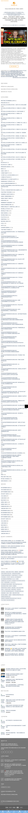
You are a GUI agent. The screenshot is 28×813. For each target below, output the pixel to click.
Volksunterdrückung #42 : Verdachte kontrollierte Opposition (13, 401)
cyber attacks (5, 177)
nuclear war (20, 587)
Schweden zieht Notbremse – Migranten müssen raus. (14, 628)
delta (12, 577)
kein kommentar (6, 204)
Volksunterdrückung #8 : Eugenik (14, 13)
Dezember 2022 (5, 510)
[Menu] (2, 4)
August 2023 (4, 493)
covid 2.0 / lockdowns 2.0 (9, 175)
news (14, 586)
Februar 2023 (5, 506)
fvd (2, 582)
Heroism (3, 200)
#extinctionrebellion (8, 100)
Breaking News (8, 12)
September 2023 (5, 491)
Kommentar (8, 616)
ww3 (16, 76)
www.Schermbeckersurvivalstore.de (11, 598)
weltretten (16, 593)
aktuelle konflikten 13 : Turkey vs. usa (13, 122)
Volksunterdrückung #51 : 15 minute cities (12, 444)
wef (11, 593)
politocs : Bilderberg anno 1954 (15, 631)
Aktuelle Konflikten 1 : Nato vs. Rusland (13, 104)
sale (9, 787)
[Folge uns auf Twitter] (7, 752)
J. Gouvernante (22, 25)
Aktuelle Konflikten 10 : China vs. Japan (13, 108)
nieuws (10, 76)
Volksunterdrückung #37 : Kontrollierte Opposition (9, 374)
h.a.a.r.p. (13, 582)
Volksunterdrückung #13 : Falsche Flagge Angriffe (12, 305)
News (12, 809)
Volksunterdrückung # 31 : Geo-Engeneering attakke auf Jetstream (12, 282)
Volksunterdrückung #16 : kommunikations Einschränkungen (12, 319)
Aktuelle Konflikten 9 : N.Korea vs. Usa (13, 159)
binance (3, 546)
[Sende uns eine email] (9, 752)
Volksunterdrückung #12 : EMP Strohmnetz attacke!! (10, 301)
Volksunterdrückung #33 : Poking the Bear (13, 355)
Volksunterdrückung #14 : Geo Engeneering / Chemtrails (10, 310)
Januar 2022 (4, 533)
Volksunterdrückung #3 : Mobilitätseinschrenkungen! (10, 351)
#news (16, 571)
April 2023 (4, 502)
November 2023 (5, 487)
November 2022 (5, 512)
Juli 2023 (3, 495)
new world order (6, 587)
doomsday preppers (6, 578)
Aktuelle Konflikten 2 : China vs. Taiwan (13, 132)
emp (17, 578)
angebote (3, 787)
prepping (13, 589)
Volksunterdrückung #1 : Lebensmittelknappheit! (9, 291)
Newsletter (20, 12)
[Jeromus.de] (14, 4)
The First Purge (5, 229)
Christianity (5, 173)
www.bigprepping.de (18, 594)
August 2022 (4, 518)
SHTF (2, 225)
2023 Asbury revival (6, 573)
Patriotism (4, 215)
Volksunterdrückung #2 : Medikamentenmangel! (9, 337)
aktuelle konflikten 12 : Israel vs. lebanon (11, 118)
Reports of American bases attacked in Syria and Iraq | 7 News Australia (15, 614)
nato (10, 586)
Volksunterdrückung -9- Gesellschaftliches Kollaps (10, 237)
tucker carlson (19, 591)
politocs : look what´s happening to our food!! (15, 609)
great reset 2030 (6, 198)
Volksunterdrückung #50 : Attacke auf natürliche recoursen (13, 440)
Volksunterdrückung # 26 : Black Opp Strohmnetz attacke (12, 259)
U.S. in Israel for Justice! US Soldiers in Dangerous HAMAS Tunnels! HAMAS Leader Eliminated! (13, 542)
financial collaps (6, 580)
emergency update (7, 181)
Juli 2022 (3, 521)
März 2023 (4, 504)
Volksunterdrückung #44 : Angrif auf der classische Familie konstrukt (14, 409)
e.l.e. (14, 578)
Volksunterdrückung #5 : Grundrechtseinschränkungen (10, 435)
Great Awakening (6, 196)
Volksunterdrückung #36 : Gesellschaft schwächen (13, 369)
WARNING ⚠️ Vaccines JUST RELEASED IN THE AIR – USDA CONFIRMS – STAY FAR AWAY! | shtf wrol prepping (15, 650)
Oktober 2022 (5, 514)
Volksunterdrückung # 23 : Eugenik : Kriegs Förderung (12, 246)
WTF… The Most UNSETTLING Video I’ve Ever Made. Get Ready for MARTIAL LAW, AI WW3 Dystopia (14, 19)
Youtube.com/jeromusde (7, 600)
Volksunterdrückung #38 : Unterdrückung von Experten (10, 378)
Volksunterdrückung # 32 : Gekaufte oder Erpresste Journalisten (12, 287)
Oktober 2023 (5, 489)
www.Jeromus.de (5, 596)
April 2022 (4, 527)
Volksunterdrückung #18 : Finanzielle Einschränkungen (13, 328)
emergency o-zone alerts (9, 179)
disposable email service (8, 550)
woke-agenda (5, 478)
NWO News (4, 213)
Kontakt (17, 809)
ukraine (3, 593)
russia (19, 589)
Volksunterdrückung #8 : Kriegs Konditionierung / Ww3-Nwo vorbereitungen (14, 15)
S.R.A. (2, 223)
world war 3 (4, 594)
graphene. (7, 582)
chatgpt (16, 75)
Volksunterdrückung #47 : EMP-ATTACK (13, 422)
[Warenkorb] (26, 4)
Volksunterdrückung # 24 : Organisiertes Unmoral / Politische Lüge (14, 250)
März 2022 (4, 529)
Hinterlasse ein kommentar (20, 77)
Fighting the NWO (6, 192)
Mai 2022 (3, 525)
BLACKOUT (4, 162)
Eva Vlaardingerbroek (8, 183)
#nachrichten (10, 571)
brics (2, 168)
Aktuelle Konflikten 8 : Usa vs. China (12, 157)
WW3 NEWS (4, 480)
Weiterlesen (14, 66)
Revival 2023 (4, 221)
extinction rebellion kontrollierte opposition (12, 186)
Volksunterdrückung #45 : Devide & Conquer (12, 414)
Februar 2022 (5, 531)
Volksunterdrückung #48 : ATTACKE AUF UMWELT (13, 426)
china (20, 575)
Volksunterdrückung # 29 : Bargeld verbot (12, 273)
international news (6, 584)
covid (8, 577)
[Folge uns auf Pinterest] (11, 752)
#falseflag (4, 102)
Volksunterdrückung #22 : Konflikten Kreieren (13, 346)
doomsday (18, 577)
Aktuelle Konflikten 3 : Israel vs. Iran (12, 136)
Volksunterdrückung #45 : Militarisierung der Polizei (9, 418)
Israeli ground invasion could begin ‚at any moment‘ (14, 557)
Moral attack (14, 12)
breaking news (10, 75)
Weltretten (4, 476)
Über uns (8, 809)
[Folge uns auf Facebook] (2, 752)
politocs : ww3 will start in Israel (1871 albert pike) (16, 645)
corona (3, 577)
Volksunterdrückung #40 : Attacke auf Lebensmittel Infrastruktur (13, 392)
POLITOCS (4, 217)
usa (7, 593)
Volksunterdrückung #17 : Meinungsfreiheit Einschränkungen (12, 323)
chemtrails (15, 575)
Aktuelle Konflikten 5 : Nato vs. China (13, 142)
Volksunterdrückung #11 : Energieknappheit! (9, 296)
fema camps (22, 75)
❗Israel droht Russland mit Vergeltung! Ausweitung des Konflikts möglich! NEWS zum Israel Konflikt (12, 552)
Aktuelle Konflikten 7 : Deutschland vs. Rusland (13, 153)
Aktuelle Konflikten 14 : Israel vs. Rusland (11, 125)
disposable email (6, 540)
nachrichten (4, 76)
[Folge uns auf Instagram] (4, 752)
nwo (13, 76)
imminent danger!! (7, 202)
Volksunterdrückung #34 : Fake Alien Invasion (12, 360)
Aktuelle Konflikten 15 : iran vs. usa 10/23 (14, 129)
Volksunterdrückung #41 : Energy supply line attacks (14, 396)
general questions (7, 194)
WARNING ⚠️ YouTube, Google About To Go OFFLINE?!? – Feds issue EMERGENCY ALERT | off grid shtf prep (13, 563)
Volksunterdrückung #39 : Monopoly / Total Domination (13, 383)
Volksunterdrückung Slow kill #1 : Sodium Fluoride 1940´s (12, 461)
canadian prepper (6, 575)
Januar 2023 (4, 508)
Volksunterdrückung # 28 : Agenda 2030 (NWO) (13, 269)
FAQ (21, 809)
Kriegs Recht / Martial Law (9, 206)
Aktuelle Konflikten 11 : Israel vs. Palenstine (11, 114)
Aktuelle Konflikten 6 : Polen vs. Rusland (14, 149)
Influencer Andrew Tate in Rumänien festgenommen (13, 546)
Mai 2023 (3, 500)
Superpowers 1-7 (6, 227)
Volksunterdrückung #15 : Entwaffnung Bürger (14, 314)
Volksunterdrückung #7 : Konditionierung (9, 449)
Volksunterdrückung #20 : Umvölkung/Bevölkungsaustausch (12, 342)
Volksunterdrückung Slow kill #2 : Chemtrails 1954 (12, 466)
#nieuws (21, 571)
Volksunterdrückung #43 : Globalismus (13, 405)
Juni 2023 (3, 498)
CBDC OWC (4, 170)
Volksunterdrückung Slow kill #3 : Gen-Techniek (13, 470)
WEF (2, 474)
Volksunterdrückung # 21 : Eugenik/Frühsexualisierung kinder (12, 241)
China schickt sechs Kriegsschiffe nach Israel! (15, 640)
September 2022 (5, 516)
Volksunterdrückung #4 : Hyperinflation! (9, 387)
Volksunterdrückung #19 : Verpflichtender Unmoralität (10, 333)
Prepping (3, 219)
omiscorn (7, 589)
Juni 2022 (3, 523)
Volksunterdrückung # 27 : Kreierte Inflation (12, 264)
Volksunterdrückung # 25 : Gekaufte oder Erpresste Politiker (12, 255)
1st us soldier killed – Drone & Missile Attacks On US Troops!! (14, 654)
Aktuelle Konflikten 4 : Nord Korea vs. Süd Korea (13, 138)
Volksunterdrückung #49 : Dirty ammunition (11, 431)
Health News (5, 561)
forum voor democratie (18, 580)
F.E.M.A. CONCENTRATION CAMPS (10, 190)
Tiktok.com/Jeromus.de (7, 591)
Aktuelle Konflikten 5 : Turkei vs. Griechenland (11, 145)
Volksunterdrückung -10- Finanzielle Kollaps (13, 232)
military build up (17, 584)
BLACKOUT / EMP (6, 164)
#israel (3, 571)
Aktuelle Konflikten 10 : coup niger (12, 111)
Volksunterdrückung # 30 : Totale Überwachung (12, 278)
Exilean (3, 557)
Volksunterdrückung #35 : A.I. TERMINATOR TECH (10, 365)
